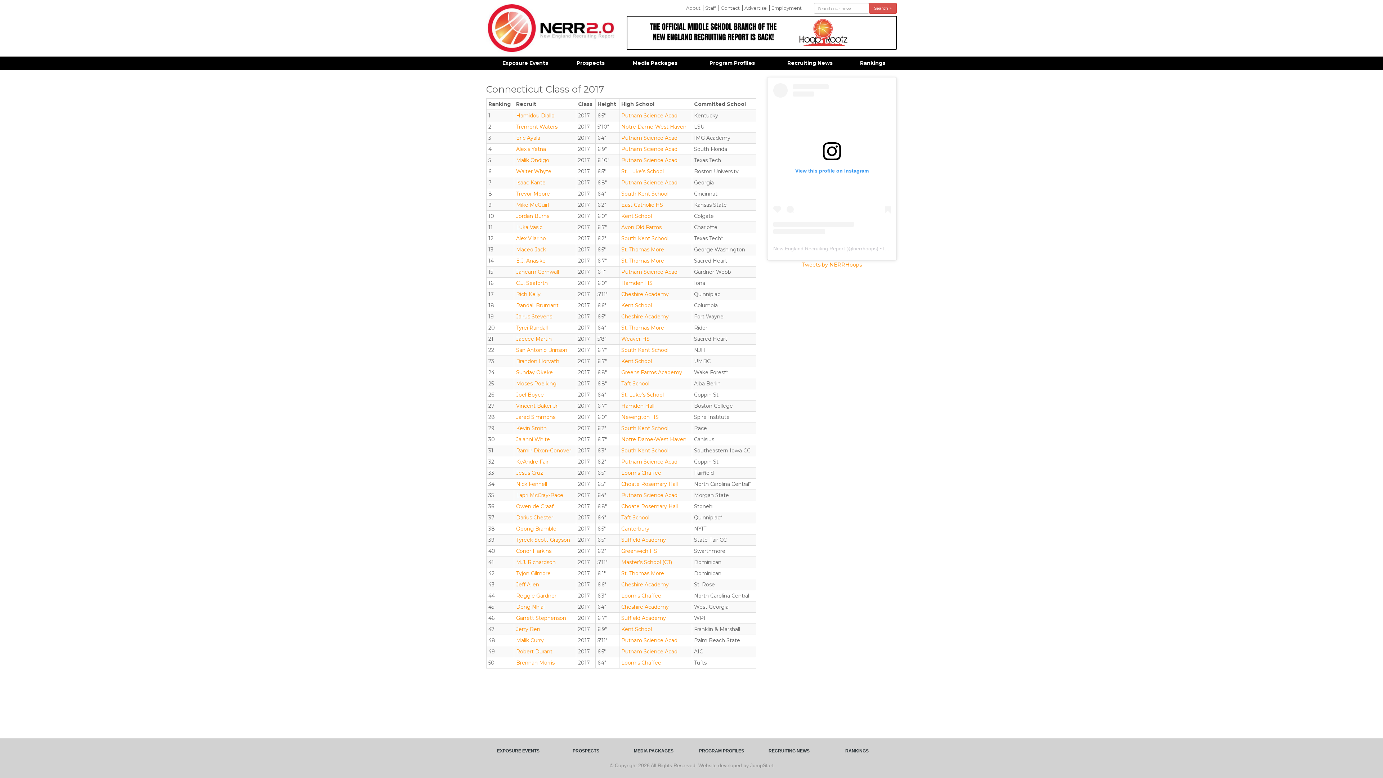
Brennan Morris (535, 662)
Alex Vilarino (531, 238)
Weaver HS (635, 339)
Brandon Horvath (537, 361)
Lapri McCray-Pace (539, 495)
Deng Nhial (530, 607)
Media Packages (655, 63)
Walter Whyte (533, 171)
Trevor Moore (533, 194)
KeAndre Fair (532, 462)
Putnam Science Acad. (650, 115)
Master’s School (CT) (646, 562)
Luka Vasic (529, 227)
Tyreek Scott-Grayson (543, 540)
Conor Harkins (533, 551)
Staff (710, 8)
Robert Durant (534, 651)
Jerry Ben (528, 629)
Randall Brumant (537, 305)
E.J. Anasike (531, 261)
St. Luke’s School (642, 171)
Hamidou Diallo (535, 115)
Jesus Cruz (529, 473)
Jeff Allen (527, 584)
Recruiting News (810, 63)
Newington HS (640, 417)
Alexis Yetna (531, 149)
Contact (730, 8)
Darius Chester (534, 517)
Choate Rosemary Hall (649, 484)
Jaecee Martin (534, 339)
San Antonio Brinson (541, 350)
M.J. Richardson (536, 562)
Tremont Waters (537, 127)
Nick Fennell (531, 484)
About (693, 8)
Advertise (755, 8)
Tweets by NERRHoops (832, 264)
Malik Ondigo (532, 160)
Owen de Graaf (535, 506)
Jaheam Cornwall (537, 272)
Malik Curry (530, 640)
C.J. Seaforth (532, 283)
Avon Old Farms (641, 227)
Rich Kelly (528, 294)
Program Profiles (732, 63)
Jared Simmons (535, 417)
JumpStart (762, 765)
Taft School (635, 383)
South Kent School (644, 194)
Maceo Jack (531, 249)
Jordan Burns (532, 216)
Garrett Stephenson (541, 618)
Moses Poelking (536, 383)
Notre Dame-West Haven (653, 127)
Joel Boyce (530, 395)
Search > (883, 8)
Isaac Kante (531, 182)
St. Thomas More (642, 249)
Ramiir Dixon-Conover (543, 450)
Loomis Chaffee (641, 473)
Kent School (636, 216)
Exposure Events (525, 63)
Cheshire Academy (645, 294)
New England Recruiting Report (809, 248)
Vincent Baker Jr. (537, 406)
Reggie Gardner (536, 596)
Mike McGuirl (532, 205)
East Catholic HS (642, 205)
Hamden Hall (637, 406)
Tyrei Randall (532, 328)
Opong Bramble (536, 529)
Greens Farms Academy (651, 372)
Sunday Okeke (534, 372)
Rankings (872, 63)
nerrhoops (865, 248)
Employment (786, 8)
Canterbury (635, 529)
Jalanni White (533, 439)
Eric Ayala (528, 138)
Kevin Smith (531, 428)
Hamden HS (637, 283)
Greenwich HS (639, 551)
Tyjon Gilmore (533, 573)
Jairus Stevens (534, 316)
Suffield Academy (643, 540)
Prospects (591, 63)
